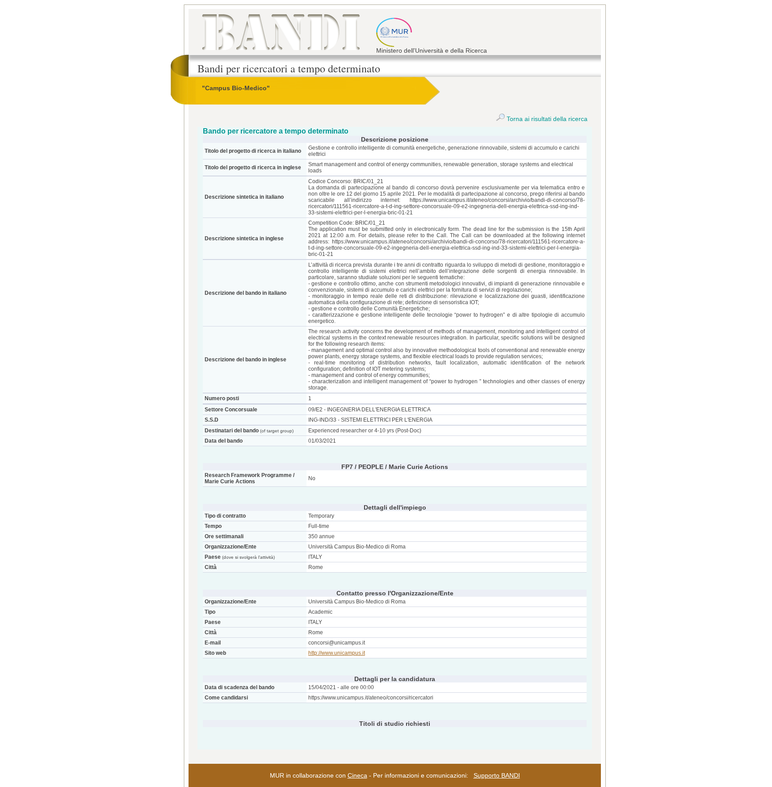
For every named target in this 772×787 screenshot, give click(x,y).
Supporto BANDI (497, 775)
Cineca (357, 775)
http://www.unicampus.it (336, 653)
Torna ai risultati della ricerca (546, 118)
